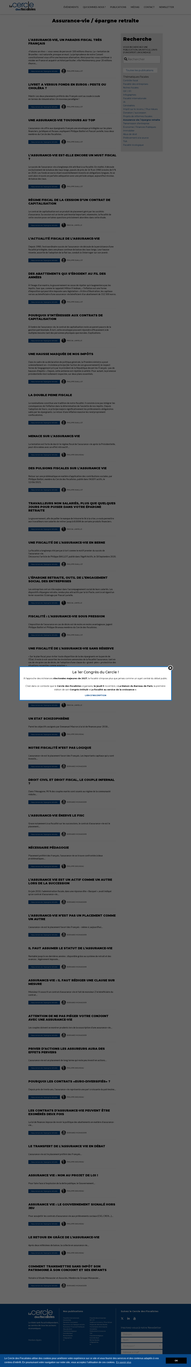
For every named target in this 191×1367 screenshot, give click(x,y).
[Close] (170, 668)
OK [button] (176, 1360)
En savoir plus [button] (123, 1362)
